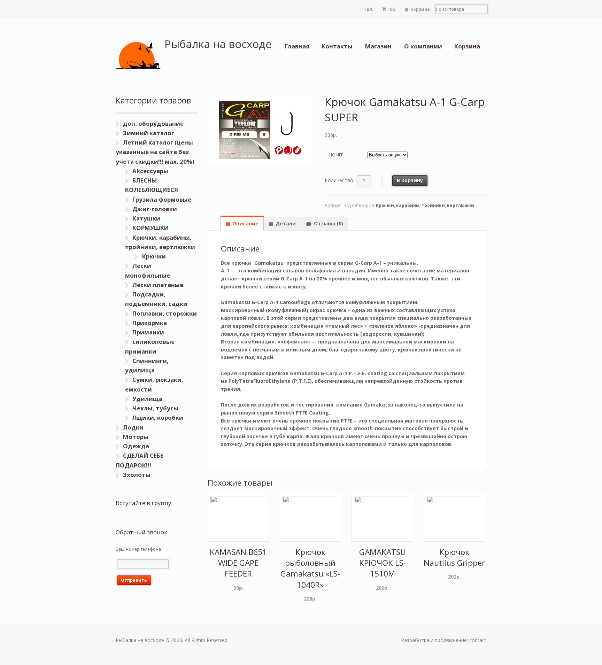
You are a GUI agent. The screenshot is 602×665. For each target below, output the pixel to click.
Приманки (148, 332)
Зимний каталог (148, 133)
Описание (245, 223)
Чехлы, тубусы (155, 408)
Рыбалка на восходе (218, 43)
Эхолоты (136, 475)
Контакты (337, 46)
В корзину (410, 180)
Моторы (135, 437)
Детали (286, 223)
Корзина (420, 9)
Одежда (136, 446)
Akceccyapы (150, 171)
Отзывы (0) (328, 223)
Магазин (378, 46)
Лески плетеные (157, 285)
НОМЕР (336, 154)
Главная (297, 46)
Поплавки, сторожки (164, 313)
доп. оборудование (153, 123)
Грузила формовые (161, 199)
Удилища (147, 399)
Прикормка (149, 323)
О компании (423, 46)
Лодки (133, 427)
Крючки (154, 256)
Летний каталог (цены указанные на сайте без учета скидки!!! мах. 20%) (155, 151)
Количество (339, 180)
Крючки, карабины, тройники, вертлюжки (425, 205)
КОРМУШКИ (150, 228)
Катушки (146, 218)
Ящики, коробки (157, 417)
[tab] (242, 223)
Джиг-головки (154, 209)
